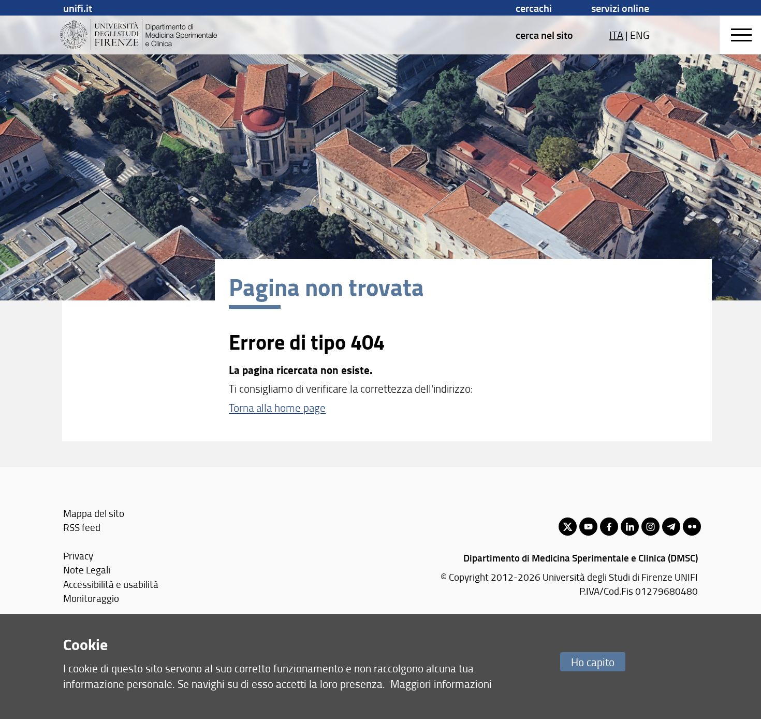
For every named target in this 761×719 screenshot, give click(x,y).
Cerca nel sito (544, 34)
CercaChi (534, 8)
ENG (639, 34)
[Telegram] (671, 526)
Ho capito (592, 661)
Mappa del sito (93, 513)
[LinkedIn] (630, 526)
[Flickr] (692, 526)
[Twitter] (568, 526)
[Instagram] (650, 526)
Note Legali (86, 570)
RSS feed (81, 527)
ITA (616, 34)
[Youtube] (588, 526)
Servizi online (620, 8)
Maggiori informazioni (441, 683)
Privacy (78, 556)
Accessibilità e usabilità (110, 584)
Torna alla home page (277, 407)
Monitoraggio (91, 598)
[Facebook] (609, 526)
